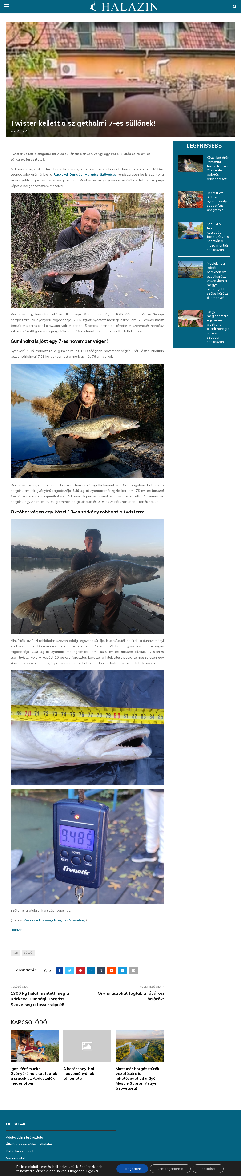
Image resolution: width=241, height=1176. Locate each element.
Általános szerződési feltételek (29, 1144)
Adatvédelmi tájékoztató (24, 1137)
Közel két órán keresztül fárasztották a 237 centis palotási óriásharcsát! (218, 168)
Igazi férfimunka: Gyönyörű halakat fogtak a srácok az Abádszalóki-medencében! (34, 1076)
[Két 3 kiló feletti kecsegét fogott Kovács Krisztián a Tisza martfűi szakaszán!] (190, 230)
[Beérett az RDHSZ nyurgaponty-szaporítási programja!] (190, 199)
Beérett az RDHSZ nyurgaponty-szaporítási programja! (217, 201)
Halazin (16, 930)
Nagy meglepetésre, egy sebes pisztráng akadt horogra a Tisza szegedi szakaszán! (218, 327)
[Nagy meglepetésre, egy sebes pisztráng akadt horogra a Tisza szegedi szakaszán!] (190, 318)
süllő (28, 952)
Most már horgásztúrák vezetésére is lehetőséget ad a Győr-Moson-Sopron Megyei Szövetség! (137, 1078)
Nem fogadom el (170, 1169)
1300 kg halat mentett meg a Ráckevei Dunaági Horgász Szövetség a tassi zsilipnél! (40, 998)
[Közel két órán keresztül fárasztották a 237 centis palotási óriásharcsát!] (190, 163)
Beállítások (208, 1169)
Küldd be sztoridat (19, 1151)
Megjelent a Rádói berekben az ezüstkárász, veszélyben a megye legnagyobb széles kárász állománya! (217, 280)
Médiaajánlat (15, 1158)
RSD (15, 952)
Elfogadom (132, 1169)
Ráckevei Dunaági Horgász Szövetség (84, 174)
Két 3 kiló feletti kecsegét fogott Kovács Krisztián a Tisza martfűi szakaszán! (218, 237)
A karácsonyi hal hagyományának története (78, 1073)
